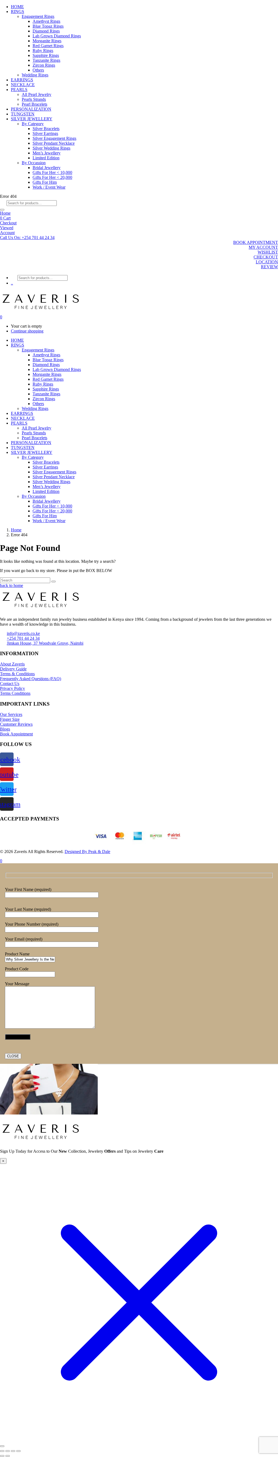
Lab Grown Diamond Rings (57, 36)
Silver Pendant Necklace (54, 143)
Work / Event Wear (49, 187)
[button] (27, 237)
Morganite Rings (47, 40)
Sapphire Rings (46, 55)
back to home (11, 585)
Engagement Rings (38, 16)
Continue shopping (27, 331)
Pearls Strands (34, 99)
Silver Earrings (45, 133)
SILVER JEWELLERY (31, 119)
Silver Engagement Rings (54, 138)
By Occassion (34, 162)
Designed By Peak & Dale (87, 851)
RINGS (17, 11)
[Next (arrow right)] (7, 1456)
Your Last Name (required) (28, 909)
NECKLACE (23, 84)
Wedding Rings (35, 75)
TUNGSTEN (22, 114)
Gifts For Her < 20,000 (52, 177)
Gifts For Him (45, 182)
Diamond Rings (46, 31)
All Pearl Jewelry (36, 94)
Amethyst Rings (46, 21)
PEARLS (19, 89)
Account (7, 232)
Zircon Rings (44, 65)
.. (12, 283)
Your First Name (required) (28, 889)
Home (5, 213)
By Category (33, 123)
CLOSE (13, 1056)
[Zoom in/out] (2, 1451)
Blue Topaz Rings (48, 26)
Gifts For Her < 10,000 (52, 172)
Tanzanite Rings (46, 60)
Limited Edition (46, 158)
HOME (17, 6)
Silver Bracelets (46, 128)
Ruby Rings (43, 50)
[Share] (13, 1451)
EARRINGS (22, 79)
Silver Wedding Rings (51, 148)
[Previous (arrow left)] (2, 1456)
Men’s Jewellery (47, 153)
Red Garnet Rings (48, 45)
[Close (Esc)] (18, 1451)
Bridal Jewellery (47, 167)
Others (38, 70)
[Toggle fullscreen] (7, 1451)
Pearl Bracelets (34, 104)
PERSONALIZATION (31, 109)
